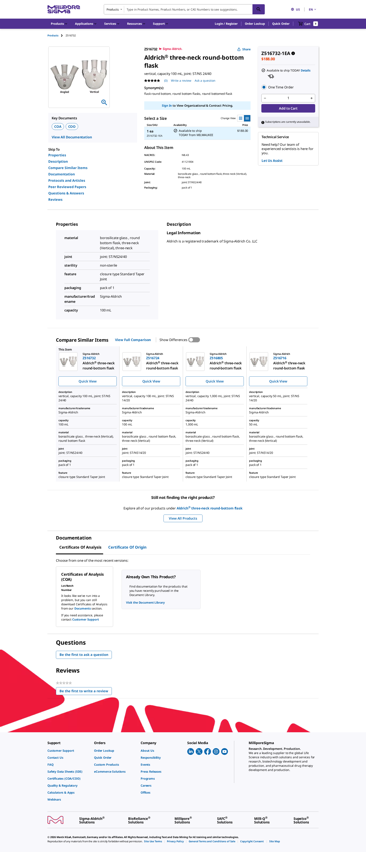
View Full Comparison (133, 340)
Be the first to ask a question (84, 654)
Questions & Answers (66, 193)
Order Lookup (255, 24)
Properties (57, 155)
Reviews (55, 199)
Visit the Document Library (145, 602)
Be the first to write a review (86, 692)
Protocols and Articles (66, 180)
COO (72, 126)
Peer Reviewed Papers (67, 186)
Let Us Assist (272, 160)
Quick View (87, 381)
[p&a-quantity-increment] (311, 98)
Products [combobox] (113, 9)
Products (52, 35)
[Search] (258, 9)
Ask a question (205, 80)
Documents (82, 608)
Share (246, 49)
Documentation (61, 174)
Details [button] (306, 70)
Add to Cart (288, 108)
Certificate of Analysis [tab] (80, 547)
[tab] (56, 35)
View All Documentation (72, 137)
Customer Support (85, 619)
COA (57, 126)
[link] (68, 750)
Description (58, 161)
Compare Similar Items (67, 167)
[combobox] (184, 9)
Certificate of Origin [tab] (127, 547)
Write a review (181, 80)
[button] (226, 24)
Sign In (167, 105)
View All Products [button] (183, 518)
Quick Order (281, 24)
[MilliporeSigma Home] (63, 9)
